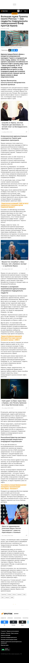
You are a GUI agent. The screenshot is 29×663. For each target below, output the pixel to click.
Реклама (8, 633)
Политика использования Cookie (9, 639)
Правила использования (13, 631)
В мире (9, 594)
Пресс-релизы (14, 633)
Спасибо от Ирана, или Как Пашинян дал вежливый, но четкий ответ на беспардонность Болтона (14, 126)
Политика (26, 618)
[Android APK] (5, 649)
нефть (12, 597)
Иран (24, 594)
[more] (26, 131)
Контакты (3, 633)
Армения (19, 594)
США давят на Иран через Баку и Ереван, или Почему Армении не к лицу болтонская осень (14, 403)
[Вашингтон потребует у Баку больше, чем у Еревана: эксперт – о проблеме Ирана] (14, 250)
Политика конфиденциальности (9, 637)
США (2, 597)
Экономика (17, 618)
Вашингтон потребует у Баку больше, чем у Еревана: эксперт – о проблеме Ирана (14, 264)
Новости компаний (5, 635)
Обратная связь (5, 645)
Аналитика (3, 594)
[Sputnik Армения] (5, 11)
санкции (7, 597)
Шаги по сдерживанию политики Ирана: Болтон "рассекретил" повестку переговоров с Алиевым (11, 529)
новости (3, 618)
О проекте (3, 631)
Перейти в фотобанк (17, 47)
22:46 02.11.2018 (5, 28)
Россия (14, 594)
